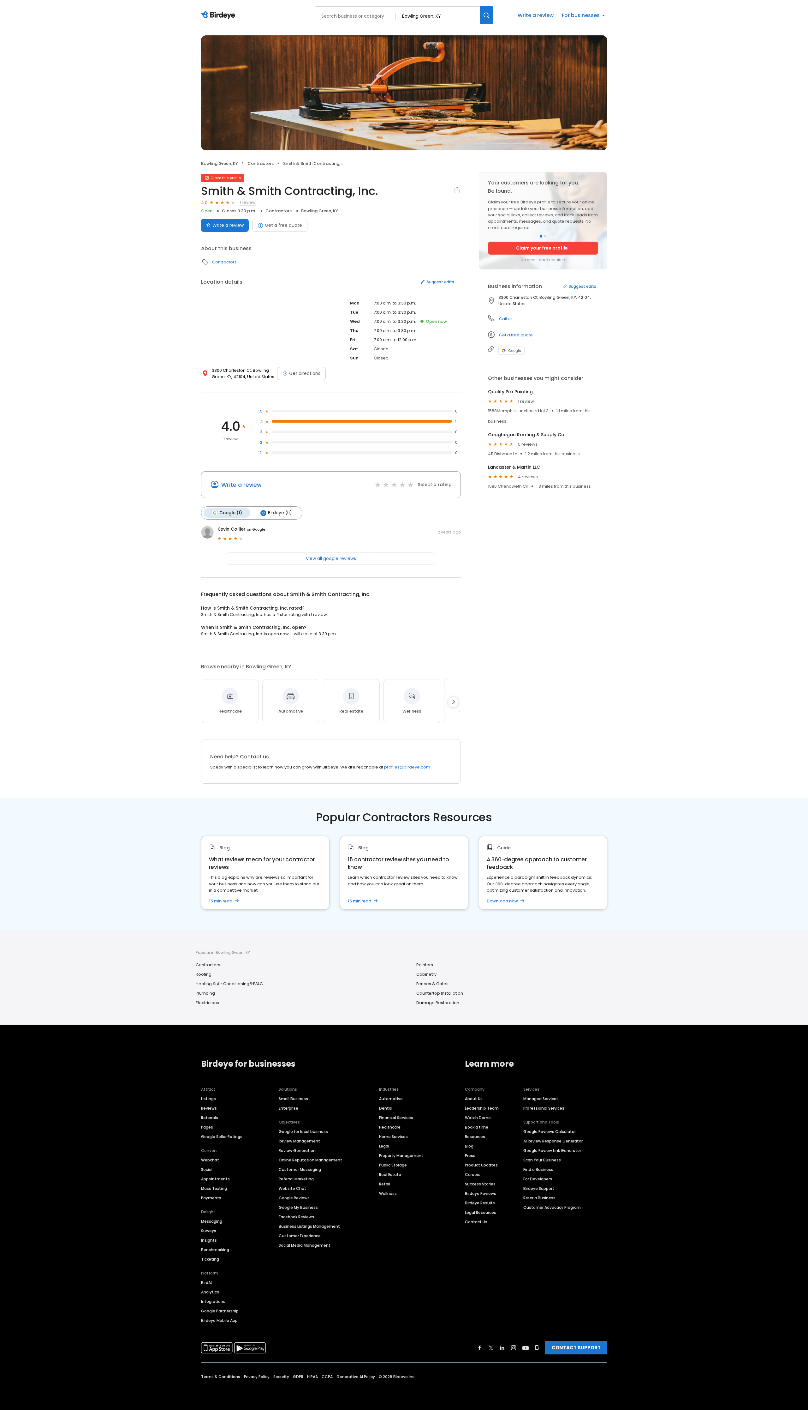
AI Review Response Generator (553, 1141)
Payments (211, 1198)
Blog (469, 1146)
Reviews (209, 1108)
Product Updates (481, 1165)
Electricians (207, 1003)
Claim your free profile (542, 248)
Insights (209, 1240)
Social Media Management (304, 1245)
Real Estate (390, 1174)
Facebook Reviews (296, 1217)
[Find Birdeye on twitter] (491, 1347)
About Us (474, 1098)
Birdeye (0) (280, 513)
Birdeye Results (480, 1203)
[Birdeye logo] (219, 15)
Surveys (208, 1230)
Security (281, 1376)
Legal (384, 1146)
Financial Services (396, 1117)
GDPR (298, 1376)
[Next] (453, 702)
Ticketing (210, 1259)
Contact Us (476, 1222)
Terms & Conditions (220, 1376)
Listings (208, 1098)
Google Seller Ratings (221, 1136)
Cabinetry (426, 974)
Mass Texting (214, 1188)
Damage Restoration (437, 1003)
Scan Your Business (542, 1160)
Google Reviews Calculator (549, 1131)
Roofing (203, 974)
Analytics (210, 1292)
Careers (472, 1174)
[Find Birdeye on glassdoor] (537, 1347)
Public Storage (393, 1165)
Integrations (213, 1301)
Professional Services (543, 1108)
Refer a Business (539, 1198)
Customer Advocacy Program (552, 1207)
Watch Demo (478, 1117)
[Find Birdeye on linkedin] (502, 1347)
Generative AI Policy (355, 1376)
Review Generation (297, 1150)
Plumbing (205, 993)
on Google (256, 529)
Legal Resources (480, 1212)
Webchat (210, 1160)
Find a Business (538, 1169)
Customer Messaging (300, 1169)
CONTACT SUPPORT (576, 1347)
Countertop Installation (439, 993)
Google (514, 350)
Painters (424, 965)
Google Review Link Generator (552, 1150)
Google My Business (298, 1207)
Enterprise (288, 1108)
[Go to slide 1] (541, 236)
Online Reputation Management (310, 1160)
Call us (506, 319)
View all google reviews (331, 558)
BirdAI (206, 1282)
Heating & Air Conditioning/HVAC (229, 984)
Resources (475, 1136)
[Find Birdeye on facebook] (479, 1347)
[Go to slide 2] (545, 236)
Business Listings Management (309, 1226)
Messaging (211, 1221)
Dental (385, 1108)
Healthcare (390, 1127)
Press (470, 1155)
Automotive (391, 1098)
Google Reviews (294, 1198)
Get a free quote (283, 225)
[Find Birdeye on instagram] (513, 1347)
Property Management (401, 1155)
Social (206, 1169)
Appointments (215, 1179)
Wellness (388, 1193)
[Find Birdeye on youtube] (525, 1347)
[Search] (486, 15)
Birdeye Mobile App (219, 1320)
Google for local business (303, 1131)
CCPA (327, 1376)
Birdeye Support (538, 1188)
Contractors (260, 163)
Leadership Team (482, 1108)
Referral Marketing (296, 1179)
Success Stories (480, 1184)
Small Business (293, 1098)
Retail (384, 1184)
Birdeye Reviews (480, 1193)
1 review (248, 202)
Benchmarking (215, 1249)
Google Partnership (220, 1311)
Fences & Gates (432, 984)
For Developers (537, 1179)
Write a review (536, 15)
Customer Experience (300, 1235)
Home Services (393, 1136)
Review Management (299, 1141)
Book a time (476, 1127)
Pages (207, 1127)
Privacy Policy (257, 1376)
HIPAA (312, 1376)
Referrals (209, 1117)
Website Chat (292, 1188)
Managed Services (541, 1098)
